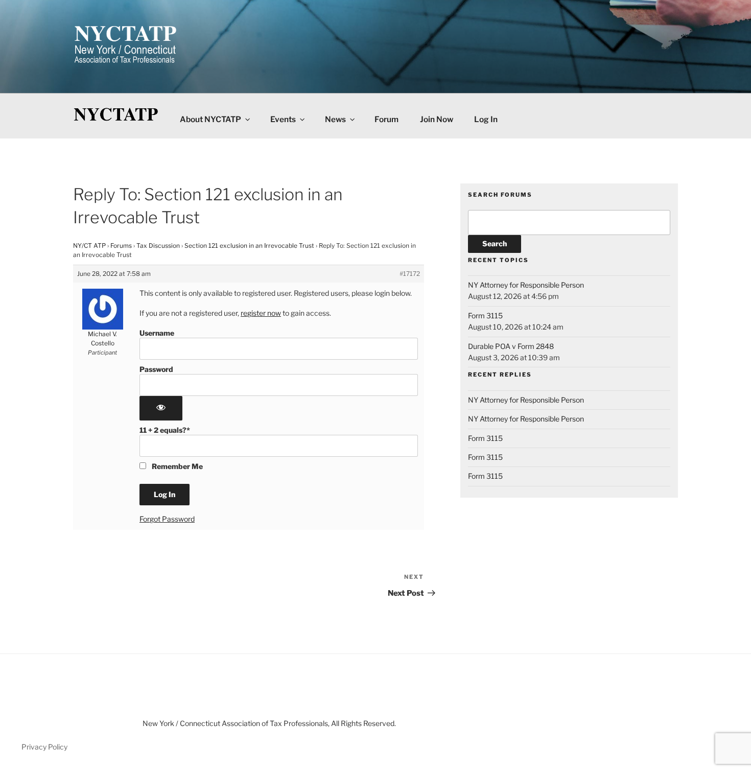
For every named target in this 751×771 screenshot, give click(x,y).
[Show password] (160, 408)
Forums (121, 245)
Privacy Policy (44, 746)
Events (283, 119)
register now (261, 313)
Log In (486, 119)
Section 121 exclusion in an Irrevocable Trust (249, 245)
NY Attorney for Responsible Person (526, 285)
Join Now (436, 119)
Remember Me (176, 466)
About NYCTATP (210, 119)
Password (156, 369)
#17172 (410, 273)
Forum (386, 119)
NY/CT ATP (89, 245)
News (335, 119)
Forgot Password (167, 519)
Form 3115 (485, 315)
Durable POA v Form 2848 (511, 346)
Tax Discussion (158, 245)
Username (156, 333)
